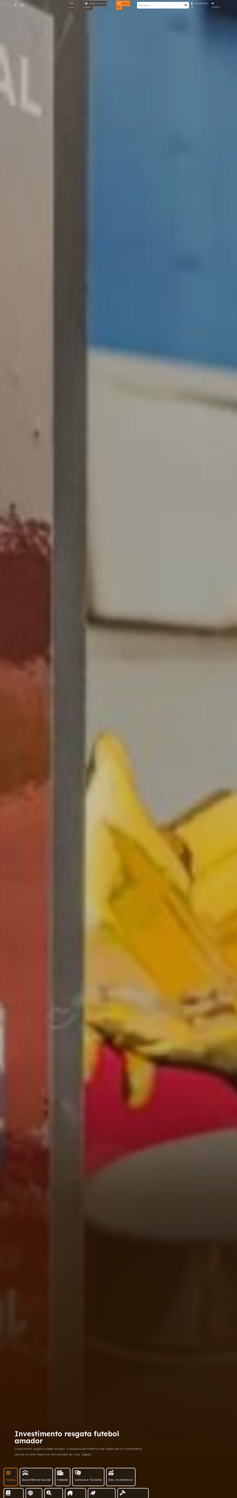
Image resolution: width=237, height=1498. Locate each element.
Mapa (71, 7)
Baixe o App (123, 5)
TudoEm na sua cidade (95, 5)
